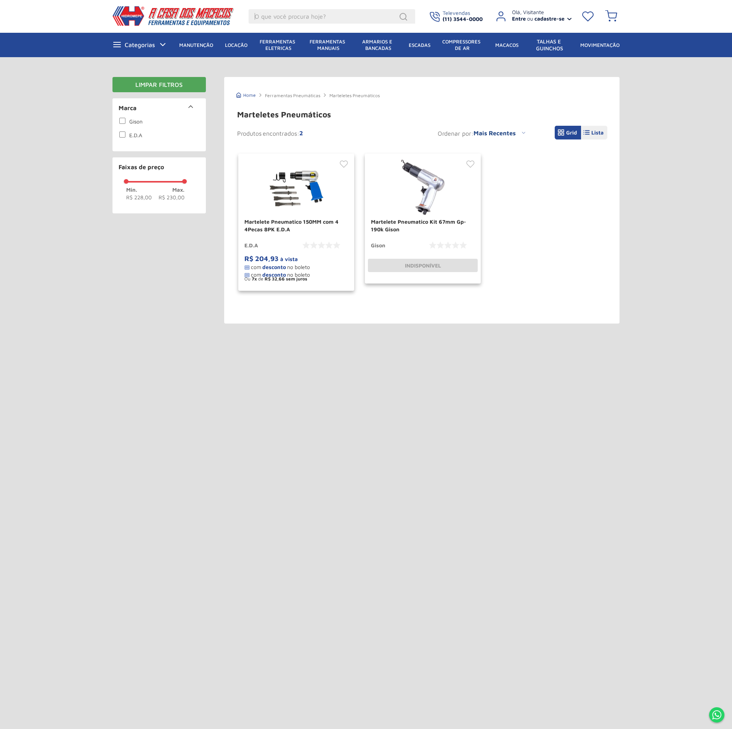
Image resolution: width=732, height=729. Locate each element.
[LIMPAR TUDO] (159, 84)
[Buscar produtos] (404, 16)
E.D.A (135, 135)
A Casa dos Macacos (174, 16)
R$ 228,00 (139, 197)
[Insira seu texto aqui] (716, 715)
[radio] (568, 132)
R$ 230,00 (172, 197)
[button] (159, 108)
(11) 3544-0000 (463, 19)
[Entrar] (531, 16)
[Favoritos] (588, 16)
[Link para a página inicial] (246, 94)
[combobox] (332, 16)
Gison (136, 121)
